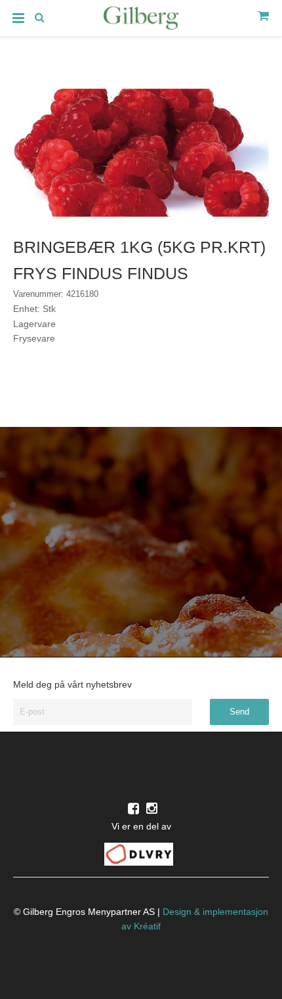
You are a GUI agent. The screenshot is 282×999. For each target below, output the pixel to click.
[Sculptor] (141, 20)
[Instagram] (151, 808)
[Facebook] (133, 808)
